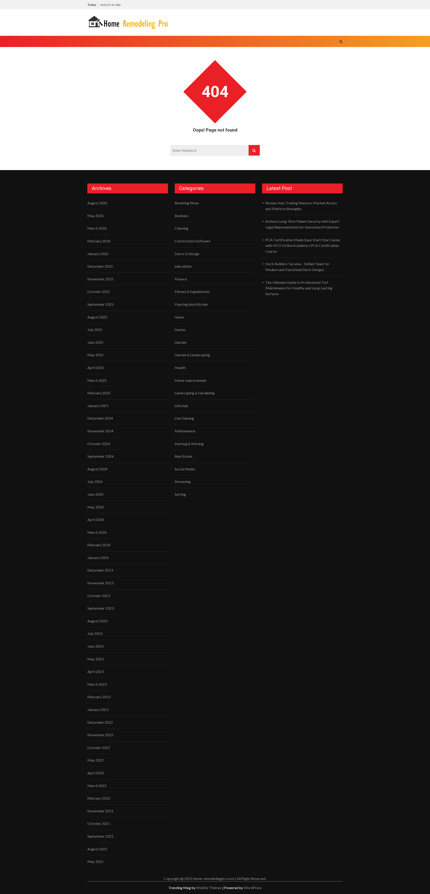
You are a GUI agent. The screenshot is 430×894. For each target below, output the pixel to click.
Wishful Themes (208, 887)
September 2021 (100, 836)
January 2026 (97, 254)
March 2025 (97, 380)
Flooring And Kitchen (191, 304)
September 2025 (100, 304)
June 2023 (95, 646)
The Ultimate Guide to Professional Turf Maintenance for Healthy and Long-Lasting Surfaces (298, 288)
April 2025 (95, 367)
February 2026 (98, 241)
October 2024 (98, 444)
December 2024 (100, 418)
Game (179, 317)
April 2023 (95, 671)
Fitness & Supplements (192, 291)
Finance (181, 279)
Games (180, 329)
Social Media (185, 469)
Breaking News (187, 203)
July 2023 (94, 633)
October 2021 (98, 823)
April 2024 (95, 519)
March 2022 (97, 785)
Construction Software (192, 241)
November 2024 (100, 431)
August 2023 (97, 621)
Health (180, 367)
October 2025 (98, 291)
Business (181, 215)
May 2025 (95, 355)
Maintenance (185, 431)
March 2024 (97, 532)
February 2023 (98, 697)
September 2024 (100, 456)
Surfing (180, 494)
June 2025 (95, 342)
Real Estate (183, 456)
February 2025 (98, 393)
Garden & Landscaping (192, 355)
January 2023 (97, 709)
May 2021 (95, 861)
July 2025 (94, 329)
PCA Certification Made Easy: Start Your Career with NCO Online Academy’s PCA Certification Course (302, 245)
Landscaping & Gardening (195, 393)
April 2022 (95, 773)
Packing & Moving (189, 444)
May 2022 (95, 760)
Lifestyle (181, 405)
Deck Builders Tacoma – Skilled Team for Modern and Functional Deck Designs (297, 267)
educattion (183, 266)
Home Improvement (190, 380)
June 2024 (95, 494)
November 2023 (100, 583)
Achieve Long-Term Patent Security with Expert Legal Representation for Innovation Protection (302, 224)
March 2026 (97, 228)
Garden (180, 342)
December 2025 (100, 266)
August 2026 (97, 203)
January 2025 (97, 405)
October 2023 (98, 595)
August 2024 (97, 469)
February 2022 (98, 798)
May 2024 (95, 507)
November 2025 (100, 279)
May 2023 (95, 659)
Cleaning (181, 228)
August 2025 (97, 317)
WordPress (253, 887)
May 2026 (95, 215)
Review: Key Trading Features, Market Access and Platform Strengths (301, 206)
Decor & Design (187, 254)
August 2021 (97, 849)
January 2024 (97, 557)
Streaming (183, 481)
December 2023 (100, 570)
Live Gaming (184, 418)
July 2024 (94, 481)
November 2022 (100, 735)
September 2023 (100, 608)
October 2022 (98, 747)
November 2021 (100, 811)
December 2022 (100, 722)
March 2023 (97, 684)
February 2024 (98, 545)
